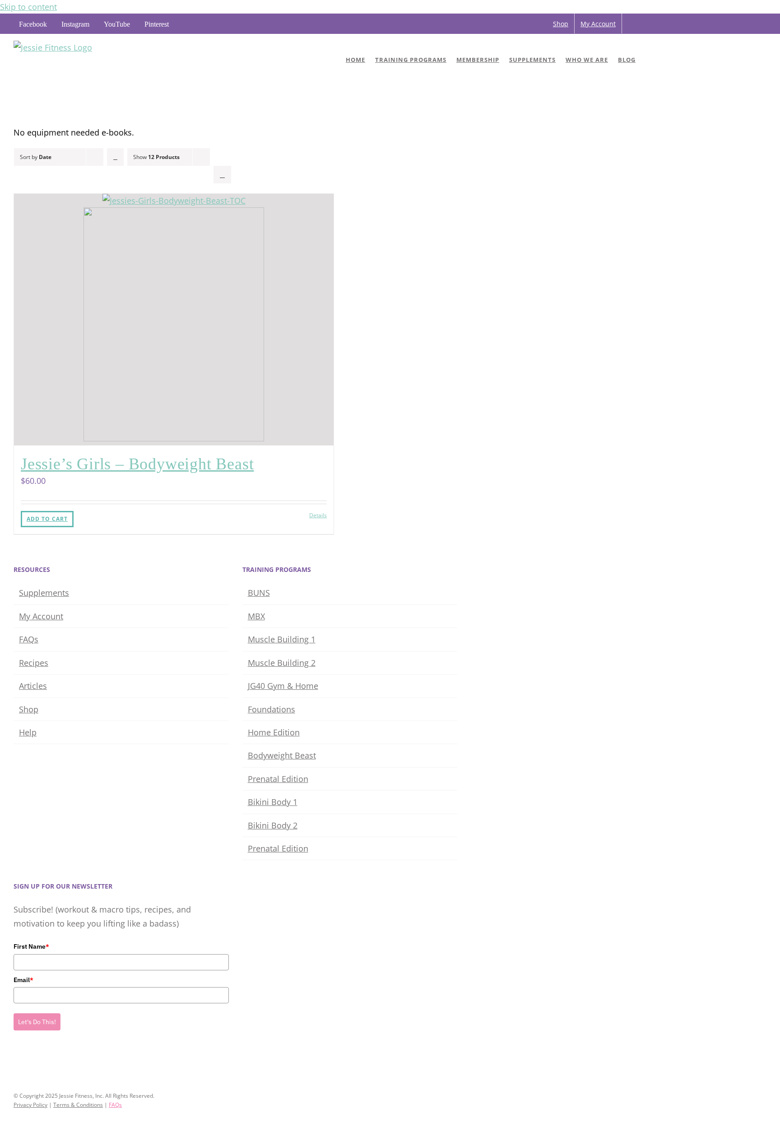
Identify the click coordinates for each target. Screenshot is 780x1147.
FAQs (28, 639)
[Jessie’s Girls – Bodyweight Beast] (174, 319)
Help (28, 732)
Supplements (44, 592)
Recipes (33, 662)
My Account (41, 616)
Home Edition (274, 732)
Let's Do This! (37, 1022)
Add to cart (47, 519)
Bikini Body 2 (272, 825)
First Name (31, 946)
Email (23, 980)
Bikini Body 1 (272, 801)
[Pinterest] (54, 1060)
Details (318, 515)
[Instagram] (29, 1060)
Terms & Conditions (78, 1105)
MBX (256, 616)
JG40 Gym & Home (283, 685)
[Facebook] (16, 1060)
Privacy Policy (30, 1105)
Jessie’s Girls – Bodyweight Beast (137, 464)
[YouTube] (41, 1060)
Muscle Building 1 (282, 639)
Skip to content (28, 6)
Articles (33, 685)
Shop (28, 709)
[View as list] (222, 174)
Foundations (271, 709)
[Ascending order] (115, 157)
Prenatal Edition (278, 778)
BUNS (259, 592)
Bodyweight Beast (282, 755)
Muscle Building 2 (282, 662)
